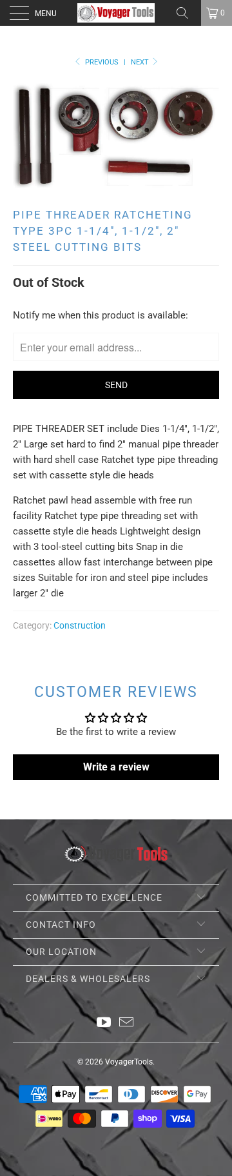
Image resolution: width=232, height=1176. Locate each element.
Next (141, 62)
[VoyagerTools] (116, 13)
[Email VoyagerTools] (127, 1023)
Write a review (116, 767)
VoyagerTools (129, 1061)
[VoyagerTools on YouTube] (104, 1023)
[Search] (186, 13)
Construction (79, 625)
